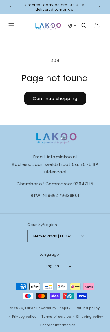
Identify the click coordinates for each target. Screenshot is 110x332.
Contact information (58, 325)
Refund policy (88, 308)
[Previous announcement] (10, 7)
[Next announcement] (99, 7)
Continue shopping (55, 98)
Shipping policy (89, 316)
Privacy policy (24, 316)
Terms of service (56, 316)
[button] (11, 25)
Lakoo (30, 308)
